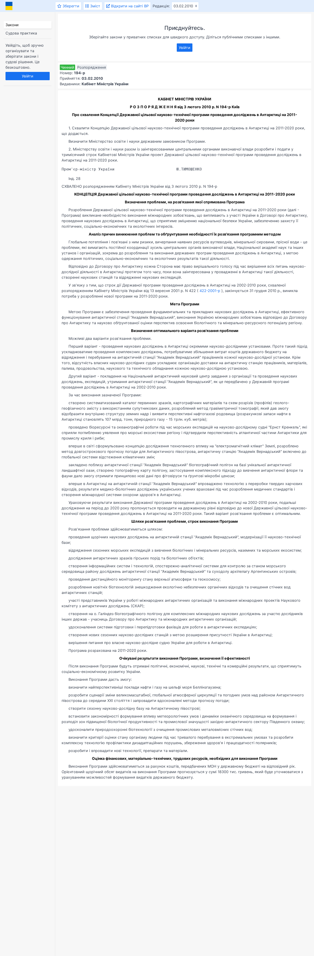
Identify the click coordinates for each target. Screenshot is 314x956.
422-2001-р (210, 290)
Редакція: (161, 6)
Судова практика (21, 33)
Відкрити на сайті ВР (129, 6)
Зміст (94, 6)
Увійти (27, 76)
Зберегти (70, 6)
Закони (12, 25)
